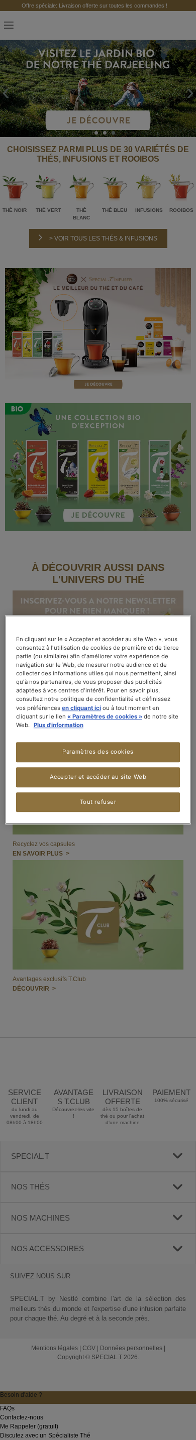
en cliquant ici (81, 707)
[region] (98, 719)
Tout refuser (98, 801)
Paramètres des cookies (98, 751)
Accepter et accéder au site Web (98, 776)
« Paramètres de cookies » (104, 716)
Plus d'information (58, 725)
